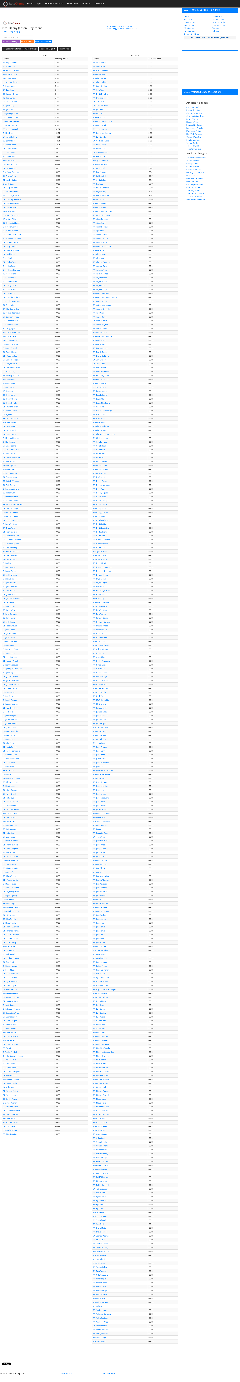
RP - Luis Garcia (99, 1009)
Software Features (54, 3)
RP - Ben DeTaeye (100, 352)
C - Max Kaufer (8, 872)
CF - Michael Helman (11, 121)
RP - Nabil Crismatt (100, 1110)
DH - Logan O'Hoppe (11, 117)
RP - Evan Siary (98, 598)
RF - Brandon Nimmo (11, 70)
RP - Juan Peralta (99, 927)
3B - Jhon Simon (9, 653)
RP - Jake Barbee (99, 735)
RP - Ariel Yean (98, 313)
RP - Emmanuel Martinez (102, 567)
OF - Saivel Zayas (9, 985)
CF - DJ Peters (8, 414)
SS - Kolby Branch (9, 794)
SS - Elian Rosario (9, 446)
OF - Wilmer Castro (10, 1091)
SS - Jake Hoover (9, 590)
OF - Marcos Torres (10, 856)
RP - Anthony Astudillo (101, 293)
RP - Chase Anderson (101, 426)
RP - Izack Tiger (99, 696)
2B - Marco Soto (9, 852)
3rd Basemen (190, 31)
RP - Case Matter (99, 418)
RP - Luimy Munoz (100, 1001)
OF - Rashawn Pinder (11, 958)
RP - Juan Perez (98, 935)
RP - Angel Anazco (100, 278)
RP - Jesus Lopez (99, 794)
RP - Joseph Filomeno (101, 880)
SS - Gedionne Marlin (11, 536)
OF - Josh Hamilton (10, 708)
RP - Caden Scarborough (102, 411)
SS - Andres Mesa (9, 176)
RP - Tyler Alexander (101, 160)
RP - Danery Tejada (100, 493)
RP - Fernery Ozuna (100, 618)
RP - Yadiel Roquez (100, 1310)
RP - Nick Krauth (99, 1118)
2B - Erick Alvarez (9, 469)
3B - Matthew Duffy (10, 868)
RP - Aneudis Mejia (100, 270)
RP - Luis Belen (98, 1005)
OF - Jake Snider (9, 594)
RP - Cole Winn (98, 90)
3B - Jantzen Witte (10, 606)
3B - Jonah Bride (9, 141)
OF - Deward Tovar (10, 407)
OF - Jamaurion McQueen (12, 598)
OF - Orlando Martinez (11, 931)
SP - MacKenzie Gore (101, 141)
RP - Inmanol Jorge (100, 676)
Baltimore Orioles (193, 107)
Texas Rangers (9, 31)
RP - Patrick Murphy (100, 1154)
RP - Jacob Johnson (100, 716)
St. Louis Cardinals (194, 196)
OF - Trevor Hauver (10, 1044)
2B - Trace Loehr (9, 1040)
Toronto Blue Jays (193, 149)
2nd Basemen (190, 25)
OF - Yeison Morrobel (11, 1110)
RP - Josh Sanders (99, 895)
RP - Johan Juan (98, 829)
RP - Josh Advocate (100, 884)
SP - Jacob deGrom (100, 106)
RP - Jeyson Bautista (100, 809)
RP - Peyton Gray (99, 192)
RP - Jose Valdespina (101, 876)
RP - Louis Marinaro (100, 993)
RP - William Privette (100, 1302)
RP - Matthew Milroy (100, 1068)
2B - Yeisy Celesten (10, 1114)
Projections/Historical (12, 49)
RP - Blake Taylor (99, 367)
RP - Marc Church (99, 145)
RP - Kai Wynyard (99, 954)
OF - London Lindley (11, 809)
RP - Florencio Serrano (101, 622)
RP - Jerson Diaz (99, 778)
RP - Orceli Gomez (100, 1134)
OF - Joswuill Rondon (11, 727)
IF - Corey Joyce (9, 328)
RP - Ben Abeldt (99, 344)
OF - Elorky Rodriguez (11, 457)
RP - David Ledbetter (101, 528)
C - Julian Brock (9, 739)
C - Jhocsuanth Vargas (11, 649)
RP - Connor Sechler (100, 469)
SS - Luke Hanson (9, 837)
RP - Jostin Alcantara (100, 907)
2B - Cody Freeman (10, 74)
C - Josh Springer (9, 716)
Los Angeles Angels (194, 128)
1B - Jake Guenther (10, 586)
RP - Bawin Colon (99, 340)
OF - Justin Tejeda (10, 747)
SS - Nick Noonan (9, 915)
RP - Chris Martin (99, 78)
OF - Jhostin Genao (10, 657)
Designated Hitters (192, 34)
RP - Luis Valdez (99, 1017)
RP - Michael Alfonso (101, 1079)
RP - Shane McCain (100, 1228)
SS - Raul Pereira (9, 962)
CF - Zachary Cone (10, 1130)
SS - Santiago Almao (10, 993)
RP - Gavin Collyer (100, 180)
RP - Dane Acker (99, 489)
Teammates (64, 49)
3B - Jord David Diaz (11, 680)
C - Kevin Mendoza (10, 766)
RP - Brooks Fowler (100, 395)
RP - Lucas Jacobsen (100, 997)
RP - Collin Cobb (99, 453)
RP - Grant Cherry (99, 657)
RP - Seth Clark (98, 1224)
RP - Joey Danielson (100, 825)
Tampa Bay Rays (193, 143)
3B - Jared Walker (9, 610)
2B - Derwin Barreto (10, 399)
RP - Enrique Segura (100, 575)
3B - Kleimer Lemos (10, 782)
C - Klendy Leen (9, 786)
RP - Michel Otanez (100, 148)
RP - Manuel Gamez (100, 1036)
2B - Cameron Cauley (11, 129)
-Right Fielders (219, 25)
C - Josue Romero (10, 723)
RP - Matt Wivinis (99, 1064)
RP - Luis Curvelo (99, 137)
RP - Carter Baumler (100, 70)
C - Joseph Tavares (10, 704)
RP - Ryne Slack (98, 1208)
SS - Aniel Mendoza (10, 192)
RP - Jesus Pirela (99, 802)
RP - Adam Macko (100, 62)
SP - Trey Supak (99, 1263)
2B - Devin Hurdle (10, 403)
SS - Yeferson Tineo (10, 1107)
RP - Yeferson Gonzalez (102, 1314)
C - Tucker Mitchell (10, 1052)
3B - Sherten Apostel (11, 1024)
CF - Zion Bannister (10, 1134)
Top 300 (187, 16)
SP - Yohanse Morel (100, 1326)
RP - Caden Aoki (99, 407)
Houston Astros (192, 122)
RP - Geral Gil (98, 633)
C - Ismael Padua (9, 571)
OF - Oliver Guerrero (11, 927)
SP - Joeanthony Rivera (101, 821)
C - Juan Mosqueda (10, 731)
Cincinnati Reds (192, 166)
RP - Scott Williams (100, 1216)
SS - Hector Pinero (10, 559)
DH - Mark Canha (9, 864)
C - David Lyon (8, 387)
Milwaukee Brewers (194, 178)
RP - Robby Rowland (101, 1185)
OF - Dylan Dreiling (10, 426)
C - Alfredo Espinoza (11, 172)
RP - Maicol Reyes (99, 1024)
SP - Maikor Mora (99, 1028)
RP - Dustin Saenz (99, 547)
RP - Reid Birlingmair (101, 1177)
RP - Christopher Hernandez (104, 434)
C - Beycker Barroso (11, 227)
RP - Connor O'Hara (100, 465)
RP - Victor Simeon (100, 1283)
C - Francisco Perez (10, 512)
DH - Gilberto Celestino (12, 540)
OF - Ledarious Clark (11, 802)
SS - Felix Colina (9, 485)
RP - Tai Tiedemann (100, 1243)
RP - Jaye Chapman (100, 755)
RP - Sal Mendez (99, 1212)
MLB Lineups (26, 41)
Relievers (216, 31)
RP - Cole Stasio (99, 450)
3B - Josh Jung (8, 106)
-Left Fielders (218, 19)
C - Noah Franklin (9, 923)
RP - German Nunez (100, 637)
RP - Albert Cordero (100, 238)
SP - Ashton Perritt (100, 321)
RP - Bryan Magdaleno (101, 403)
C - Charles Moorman (11, 301)
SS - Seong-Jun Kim (10, 1017)
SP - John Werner (99, 837)
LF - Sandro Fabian (10, 989)
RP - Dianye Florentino (101, 540)
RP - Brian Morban (100, 383)
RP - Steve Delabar (100, 1240)
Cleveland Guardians (195, 116)
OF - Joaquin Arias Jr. (11, 661)
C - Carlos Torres (9, 278)
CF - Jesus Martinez (10, 641)
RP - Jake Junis (98, 109)
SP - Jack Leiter (98, 102)
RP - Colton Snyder (100, 461)
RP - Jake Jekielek (99, 739)
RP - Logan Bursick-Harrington (104, 989)
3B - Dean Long (9, 395)
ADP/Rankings (31, 49)
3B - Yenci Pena (9, 1118)
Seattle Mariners (193, 140)
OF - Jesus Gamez (10, 633)
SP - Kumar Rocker (100, 129)
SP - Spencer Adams (100, 1236)
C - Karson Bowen (10, 755)
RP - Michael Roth (99, 1087)
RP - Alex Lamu (98, 258)
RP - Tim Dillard (99, 1259)
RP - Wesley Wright (100, 1290)
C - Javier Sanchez (10, 614)
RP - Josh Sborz (99, 899)
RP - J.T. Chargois (99, 704)
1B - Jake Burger (9, 98)
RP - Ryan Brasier (99, 1197)
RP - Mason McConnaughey (103, 1052)
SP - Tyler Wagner (100, 1271)
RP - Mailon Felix (99, 1032)
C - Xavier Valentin (10, 1103)
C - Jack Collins (8, 579)
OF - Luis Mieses (9, 833)
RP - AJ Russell (98, 231)
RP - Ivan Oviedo (99, 692)
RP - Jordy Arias (99, 845)
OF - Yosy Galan (9, 1126)
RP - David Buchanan (101, 520)
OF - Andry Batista (10, 180)
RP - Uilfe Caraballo (100, 1275)
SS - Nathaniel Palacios (11, 907)
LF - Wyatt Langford (10, 125)
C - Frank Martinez (10, 524)
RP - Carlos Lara (99, 414)
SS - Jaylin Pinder (9, 622)
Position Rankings (10, 41)
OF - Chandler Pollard (11, 297)
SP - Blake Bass (99, 364)
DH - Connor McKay (10, 321)
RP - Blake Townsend (101, 371)
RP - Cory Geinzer (100, 473)
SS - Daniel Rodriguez (11, 360)
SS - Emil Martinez (9, 461)
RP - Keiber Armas (100, 966)
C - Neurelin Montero (11, 911)
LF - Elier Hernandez (10, 450)
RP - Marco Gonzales (101, 188)
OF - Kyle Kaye (8, 798)
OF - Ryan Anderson (10, 981)
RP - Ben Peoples (99, 172)
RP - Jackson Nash (100, 712)
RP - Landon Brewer (100, 981)
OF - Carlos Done (9, 262)
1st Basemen (189, 22)
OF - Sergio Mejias (10, 1021)
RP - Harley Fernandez (101, 661)
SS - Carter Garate (10, 281)
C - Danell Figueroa (10, 344)
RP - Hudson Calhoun (101, 672)
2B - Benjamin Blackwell (12, 223)
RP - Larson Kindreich (101, 985)
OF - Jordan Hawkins (11, 684)
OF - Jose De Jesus (10, 688)
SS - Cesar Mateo (9, 289)
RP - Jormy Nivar (99, 852)
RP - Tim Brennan (99, 1255)
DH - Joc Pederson (10, 102)
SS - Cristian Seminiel (11, 336)
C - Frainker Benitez (10, 497)
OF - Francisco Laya (10, 508)
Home (30, 3)
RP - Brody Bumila (100, 391)
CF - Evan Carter (9, 90)
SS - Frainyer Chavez (10, 500)
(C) (18, 31)
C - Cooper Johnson (10, 325)
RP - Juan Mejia (98, 923)
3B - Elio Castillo (9, 453)
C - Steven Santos (9, 1028)
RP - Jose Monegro (100, 864)
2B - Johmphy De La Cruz (12, 669)
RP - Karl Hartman (100, 962)
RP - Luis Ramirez (99, 1013)
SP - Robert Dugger (100, 1189)
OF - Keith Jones (9, 763)
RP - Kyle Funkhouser (101, 978)
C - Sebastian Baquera (11, 1009)
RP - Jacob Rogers (100, 723)
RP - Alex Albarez (99, 254)
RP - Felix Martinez (100, 610)
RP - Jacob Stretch (100, 731)
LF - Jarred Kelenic (10, 137)
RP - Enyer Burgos (100, 583)
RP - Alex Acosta (99, 250)
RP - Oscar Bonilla (100, 1142)
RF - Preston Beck (9, 946)
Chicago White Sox (194, 113)
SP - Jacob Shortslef (100, 727)
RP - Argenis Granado (101, 309)
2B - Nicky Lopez (9, 145)
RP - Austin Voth (99, 168)
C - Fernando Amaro (11, 489)
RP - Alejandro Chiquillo (102, 246)
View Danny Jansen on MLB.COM (119, 26)
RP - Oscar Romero (100, 1146)
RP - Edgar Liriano (100, 559)
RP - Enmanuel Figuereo (102, 571)
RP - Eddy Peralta (99, 555)
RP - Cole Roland (99, 446)
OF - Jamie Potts (9, 602)
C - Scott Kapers (9, 1005)
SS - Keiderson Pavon (11, 758)
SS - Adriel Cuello (9, 156)
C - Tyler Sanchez (9, 1060)
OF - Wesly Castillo (10, 1083)
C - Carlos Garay (9, 266)
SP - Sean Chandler (100, 1220)
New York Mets (192, 181)
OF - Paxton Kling (9, 942)
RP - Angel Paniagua (100, 289)
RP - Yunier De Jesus (100, 1337)
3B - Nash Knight (9, 903)
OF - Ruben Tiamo (10, 978)
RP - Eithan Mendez (100, 563)
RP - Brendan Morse (100, 379)
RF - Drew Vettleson (10, 422)
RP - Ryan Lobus (99, 1204)
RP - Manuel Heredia (101, 1044)
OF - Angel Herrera (10, 188)
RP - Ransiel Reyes (100, 1169)
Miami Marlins (192, 175)
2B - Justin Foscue (10, 109)
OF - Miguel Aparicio (11, 891)
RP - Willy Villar (98, 1306)
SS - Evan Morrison (10, 477)
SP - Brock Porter (99, 387)
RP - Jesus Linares (99, 790)
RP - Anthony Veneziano (102, 305)
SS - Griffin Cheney (10, 547)
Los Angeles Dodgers (195, 172)
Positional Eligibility (48, 49)
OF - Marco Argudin (10, 849)
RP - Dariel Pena (99, 516)
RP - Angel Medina (100, 285)
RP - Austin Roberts (100, 328)
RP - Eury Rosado (99, 594)
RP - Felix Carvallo (100, 606)
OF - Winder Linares (10, 1095)
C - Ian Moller (8, 563)
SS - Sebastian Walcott (11, 1013)
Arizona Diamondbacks (196, 157)
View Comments (42, 41)
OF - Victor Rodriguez (11, 1071)
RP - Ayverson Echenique (102, 336)
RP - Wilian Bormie (100, 1294)
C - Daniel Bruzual (10, 348)
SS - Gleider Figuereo (11, 544)
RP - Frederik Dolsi (100, 630)
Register (86, 3)
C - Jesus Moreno (9, 645)
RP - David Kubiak (100, 524)
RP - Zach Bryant (99, 1341)
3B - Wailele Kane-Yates (12, 1079)
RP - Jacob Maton (99, 719)
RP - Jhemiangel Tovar (101, 813)
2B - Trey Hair (8, 1048)
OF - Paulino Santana (11, 938)
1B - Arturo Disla (9, 219)
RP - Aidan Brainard (100, 219)
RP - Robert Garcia (100, 156)
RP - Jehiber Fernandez (102, 774)
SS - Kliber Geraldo (10, 790)
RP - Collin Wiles (99, 457)
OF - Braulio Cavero (10, 242)
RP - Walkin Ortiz (99, 1286)
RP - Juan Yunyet (99, 942)
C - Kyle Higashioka (10, 113)
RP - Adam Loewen (100, 203)
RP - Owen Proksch (100, 1150)
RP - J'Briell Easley (99, 758)
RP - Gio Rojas (98, 653)
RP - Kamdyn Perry (100, 958)
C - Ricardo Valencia (10, 966)
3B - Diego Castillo (10, 411)
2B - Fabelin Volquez (11, 481)
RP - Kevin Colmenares (101, 970)
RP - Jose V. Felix (99, 872)
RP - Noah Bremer (100, 1126)
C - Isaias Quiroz (9, 567)
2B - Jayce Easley (9, 618)
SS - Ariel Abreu (9, 211)
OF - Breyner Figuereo (11, 250)
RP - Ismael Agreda (100, 688)
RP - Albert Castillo (100, 235)
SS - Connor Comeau (11, 317)
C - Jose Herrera (9, 692)
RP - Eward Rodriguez (101, 602)
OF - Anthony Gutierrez (12, 199)
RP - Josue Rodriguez (101, 911)
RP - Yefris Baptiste (100, 1318)
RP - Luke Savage (99, 1021)
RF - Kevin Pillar (9, 770)
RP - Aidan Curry (99, 223)
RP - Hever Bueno (100, 669)
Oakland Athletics (193, 137)
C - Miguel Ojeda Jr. (10, 895)
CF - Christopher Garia (11, 309)
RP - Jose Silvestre (100, 868)
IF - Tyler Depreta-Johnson (13, 1056)
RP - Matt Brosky (99, 1060)
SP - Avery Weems (100, 332)
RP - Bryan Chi (98, 399)
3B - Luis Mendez (9, 829)
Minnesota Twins (193, 131)
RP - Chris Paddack (100, 82)
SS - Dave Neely (9, 379)
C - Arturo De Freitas (11, 215)
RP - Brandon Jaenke (101, 375)
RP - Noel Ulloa (99, 1130)
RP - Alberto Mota (100, 242)
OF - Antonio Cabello (11, 203)
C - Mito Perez (8, 899)
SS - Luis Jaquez (9, 821)
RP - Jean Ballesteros (101, 763)
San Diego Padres (194, 190)
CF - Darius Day (9, 371)
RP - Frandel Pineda (100, 626)
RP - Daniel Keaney (100, 500)
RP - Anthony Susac (100, 301)
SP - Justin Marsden (100, 950)
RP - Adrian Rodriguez (101, 215)
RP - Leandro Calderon (102, 133)
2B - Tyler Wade (9, 1064)
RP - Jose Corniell (99, 125)
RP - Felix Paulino (99, 614)
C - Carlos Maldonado (11, 270)
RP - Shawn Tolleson (100, 1232)
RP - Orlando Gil (99, 1138)
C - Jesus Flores (9, 630)
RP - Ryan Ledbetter (100, 1200)
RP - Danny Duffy (99, 508)
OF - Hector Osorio (10, 555)
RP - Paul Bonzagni (100, 1157)
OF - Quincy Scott (9, 950)
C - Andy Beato (9, 184)
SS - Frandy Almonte (10, 520)
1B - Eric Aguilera (9, 465)
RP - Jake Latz (98, 113)
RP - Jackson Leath (100, 708)
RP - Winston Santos (100, 164)
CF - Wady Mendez (10, 1075)
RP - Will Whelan (99, 1298)
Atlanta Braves (192, 160)
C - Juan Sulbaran (9, 735)
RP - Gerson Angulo (100, 641)
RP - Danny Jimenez (100, 512)
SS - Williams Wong (10, 1087)
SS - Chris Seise (8, 305)
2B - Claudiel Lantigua (11, 313)
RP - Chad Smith (99, 422)
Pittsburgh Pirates (193, 187)
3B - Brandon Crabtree (12, 238)
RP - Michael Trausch (101, 1091)
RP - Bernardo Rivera (101, 356)
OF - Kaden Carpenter (11, 751)
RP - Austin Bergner (100, 325)
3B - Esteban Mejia (10, 473)
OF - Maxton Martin (10, 880)
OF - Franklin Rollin (10, 532)
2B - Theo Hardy (9, 1032)
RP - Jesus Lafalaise (100, 786)
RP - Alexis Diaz (99, 66)
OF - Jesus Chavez (10, 626)
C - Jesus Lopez (9, 637)
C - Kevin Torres (9, 774)
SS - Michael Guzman (11, 888)
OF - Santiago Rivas (10, 1001)
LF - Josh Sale (8, 712)
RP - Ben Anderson (100, 348)
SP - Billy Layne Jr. (99, 360)
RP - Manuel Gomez (100, 1040)
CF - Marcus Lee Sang (11, 860)
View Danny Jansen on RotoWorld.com (122, 28)
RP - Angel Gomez (100, 281)
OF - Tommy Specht (10, 1036)
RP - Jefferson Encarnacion (103, 770)
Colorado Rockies (193, 169)
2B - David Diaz (9, 383)
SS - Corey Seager (10, 78)
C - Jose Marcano (9, 696)
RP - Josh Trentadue (100, 903)
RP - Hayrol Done (99, 665)
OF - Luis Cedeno (9, 817)
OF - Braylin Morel (10, 246)
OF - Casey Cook (9, 285)
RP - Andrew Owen (100, 266)
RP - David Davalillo (100, 94)
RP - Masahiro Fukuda (101, 1048)
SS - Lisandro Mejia (10, 805)
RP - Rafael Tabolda (100, 1165)
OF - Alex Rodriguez (10, 168)
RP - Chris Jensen (99, 430)
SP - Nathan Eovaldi (100, 152)
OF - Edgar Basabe (10, 430)
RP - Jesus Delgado (100, 782)
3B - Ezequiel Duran (10, 94)
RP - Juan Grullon (99, 915)
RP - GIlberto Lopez (100, 649)
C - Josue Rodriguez (10, 719)
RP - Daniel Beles (99, 497)
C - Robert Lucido (10, 970)
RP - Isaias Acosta (100, 684)
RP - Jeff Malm (98, 766)
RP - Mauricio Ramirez (101, 1071)
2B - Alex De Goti (9, 160)
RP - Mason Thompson (102, 1056)
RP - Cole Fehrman (100, 442)
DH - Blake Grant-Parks (12, 235)
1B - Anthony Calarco (11, 195)
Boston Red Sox (193, 110)
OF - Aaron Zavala (10, 148)
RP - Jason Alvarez (100, 747)
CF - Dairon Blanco (10, 82)
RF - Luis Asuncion (10, 813)
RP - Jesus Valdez (99, 805)
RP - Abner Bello (99, 199)
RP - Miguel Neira (99, 1103)
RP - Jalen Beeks (99, 117)
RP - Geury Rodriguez (101, 645)
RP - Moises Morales (101, 1107)
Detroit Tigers (192, 119)
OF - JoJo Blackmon (10, 676)
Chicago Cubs (192, 163)
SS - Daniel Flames (10, 352)
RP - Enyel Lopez (99, 579)
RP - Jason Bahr (99, 751)
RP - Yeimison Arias (100, 1322)
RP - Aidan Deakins (100, 227)
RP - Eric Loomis (99, 586)
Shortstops (189, 28)
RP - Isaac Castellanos (101, 680)
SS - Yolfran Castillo (10, 1122)
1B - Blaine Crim (9, 66)
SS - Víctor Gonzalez (10, 1068)
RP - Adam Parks (99, 207)
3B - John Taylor (9, 672)
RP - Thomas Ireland (101, 1251)
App (39, 3)
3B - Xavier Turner (10, 1099)
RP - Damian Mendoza (101, 485)
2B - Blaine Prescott (10, 231)
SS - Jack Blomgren (10, 575)
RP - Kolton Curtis (99, 974)
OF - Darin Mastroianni (12, 367)
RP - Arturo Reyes (99, 317)
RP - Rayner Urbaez (100, 1173)
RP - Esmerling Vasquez (102, 590)
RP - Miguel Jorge (99, 1099)
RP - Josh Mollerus (100, 891)
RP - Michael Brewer (100, 1083)
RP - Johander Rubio (100, 833)
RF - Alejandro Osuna (11, 62)
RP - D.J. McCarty (99, 477)
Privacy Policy (108, 1373)
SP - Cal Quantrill (99, 176)
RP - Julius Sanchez (100, 946)
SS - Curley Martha (10, 340)
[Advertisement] (52, 13)
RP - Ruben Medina (100, 1193)
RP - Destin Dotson (100, 536)
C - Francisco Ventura (11, 516)
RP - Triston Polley (100, 1267)
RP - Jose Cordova (100, 860)
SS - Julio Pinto (8, 743)
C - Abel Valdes (9, 152)
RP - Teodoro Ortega (101, 1247)
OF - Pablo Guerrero (11, 935)
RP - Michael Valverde (101, 1095)
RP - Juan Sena (98, 938)
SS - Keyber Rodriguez (11, 778)
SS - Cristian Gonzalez (11, 332)
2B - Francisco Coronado (12, 504)
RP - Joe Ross (98, 184)
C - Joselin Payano (10, 700)
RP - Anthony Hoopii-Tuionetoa (105, 297)
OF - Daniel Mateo (10, 356)
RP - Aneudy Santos (100, 274)
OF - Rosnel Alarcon (10, 974)
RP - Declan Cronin (100, 532)
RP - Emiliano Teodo (101, 98)
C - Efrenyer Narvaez (11, 438)
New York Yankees (194, 134)
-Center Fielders (219, 22)
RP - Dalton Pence (100, 481)
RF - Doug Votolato (10, 418)
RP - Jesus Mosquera (101, 798)
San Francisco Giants (195, 193)
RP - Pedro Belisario (100, 1161)
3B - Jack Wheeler (9, 583)
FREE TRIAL (72, 3)
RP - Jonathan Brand (100, 841)
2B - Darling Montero (11, 375)
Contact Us (66, 1373)
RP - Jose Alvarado (100, 856)
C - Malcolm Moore (10, 841)
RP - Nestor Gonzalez (101, 1114)
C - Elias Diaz (8, 133)
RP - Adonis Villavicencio (102, 211)
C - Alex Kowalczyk (10, 164)
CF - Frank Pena (9, 528)
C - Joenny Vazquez (10, 665)
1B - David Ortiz (9, 391)
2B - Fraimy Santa (9, 493)
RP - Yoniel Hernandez (101, 1329)
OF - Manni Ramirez (10, 845)
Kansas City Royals (194, 125)
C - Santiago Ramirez (11, 997)
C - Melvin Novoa (9, 884)
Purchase (99, 3)
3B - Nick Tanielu (9, 919)
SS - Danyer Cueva (10, 364)
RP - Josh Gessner (100, 888)
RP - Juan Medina (99, 919)
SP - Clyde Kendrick (100, 438)
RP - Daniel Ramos (100, 504)
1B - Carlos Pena (9, 274)
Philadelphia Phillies (194, 184)
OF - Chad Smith (9, 293)
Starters (215, 28)
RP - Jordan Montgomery (102, 121)
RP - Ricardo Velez (100, 1181)
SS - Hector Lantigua (10, 551)
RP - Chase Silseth (100, 74)
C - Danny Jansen (9, 86)
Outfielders (217, 16)
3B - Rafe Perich (9, 954)
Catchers (188, 19)
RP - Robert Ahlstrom (101, 195)
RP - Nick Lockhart (100, 1122)
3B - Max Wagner (9, 876)
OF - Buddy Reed (9, 254)
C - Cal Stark (7, 258)
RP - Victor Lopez (99, 1279)
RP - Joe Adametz (99, 817)
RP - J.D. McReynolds (101, 700)
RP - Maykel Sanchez (100, 1075)
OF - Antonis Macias (10, 207)
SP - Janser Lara (99, 743)
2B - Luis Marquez (10, 825)
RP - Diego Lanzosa (100, 544)
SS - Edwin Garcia (9, 434)
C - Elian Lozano (9, 442)
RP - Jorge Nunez (99, 849)
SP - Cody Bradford (100, 86)
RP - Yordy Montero (100, 1333)
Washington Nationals (195, 199)
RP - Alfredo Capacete (101, 262)
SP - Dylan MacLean (100, 551)
